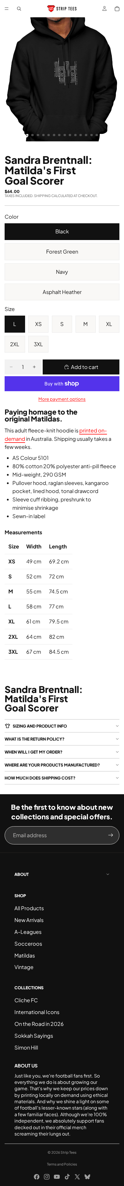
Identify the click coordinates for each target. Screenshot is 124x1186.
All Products (29, 908)
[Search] (19, 8)
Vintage (23, 967)
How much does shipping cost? (40, 777)
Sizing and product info (40, 725)
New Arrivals (29, 920)
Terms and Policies (62, 1164)
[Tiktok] (67, 1176)
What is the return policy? (35, 738)
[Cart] (117, 8)
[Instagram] (46, 1176)
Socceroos (28, 943)
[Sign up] (111, 835)
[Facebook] (36, 1176)
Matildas (24, 955)
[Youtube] (56, 1176)
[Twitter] (77, 1176)
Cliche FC (26, 1000)
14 (96, 135)
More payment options (62, 399)
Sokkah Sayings (33, 1035)
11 (80, 135)
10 (75, 135)
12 (86, 135)
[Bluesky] (87, 1176)
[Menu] (6, 8)
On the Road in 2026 (39, 1023)
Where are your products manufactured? (52, 764)
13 (91, 135)
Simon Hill (26, 1047)
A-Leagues (28, 931)
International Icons (36, 1012)
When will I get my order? (34, 751)
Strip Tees (68, 1152)
